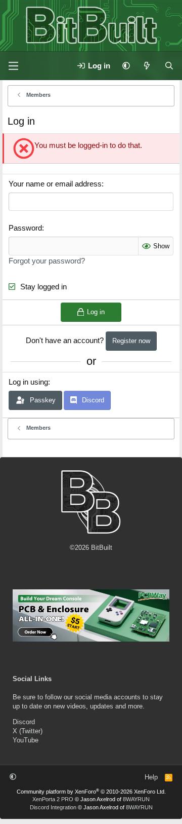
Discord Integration (53, 807)
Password (25, 227)
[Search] (169, 65)
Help (151, 777)
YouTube (25, 740)
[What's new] (147, 65)
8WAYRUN (136, 799)
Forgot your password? (47, 260)
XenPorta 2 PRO (52, 799)
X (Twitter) (27, 731)
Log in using (28, 382)
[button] (126, 65)
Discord (24, 722)
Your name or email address (55, 183)
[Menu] (13, 66)
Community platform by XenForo (91, 792)
